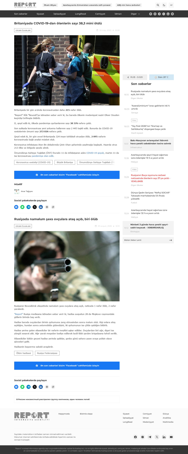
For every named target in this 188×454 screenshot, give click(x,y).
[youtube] (172, 14)
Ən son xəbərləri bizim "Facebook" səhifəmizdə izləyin (69, 175)
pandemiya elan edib (42, 156)
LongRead (127, 422)
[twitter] (163, 14)
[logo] (25, 5)
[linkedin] (168, 14)
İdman (146, 418)
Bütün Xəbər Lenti (132, 240)
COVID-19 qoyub (95, 153)
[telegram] (159, 14)
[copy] (53, 207)
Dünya (166, 414)
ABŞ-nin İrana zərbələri (128, 5)
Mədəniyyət (148, 422)
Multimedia (168, 422)
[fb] (150, 14)
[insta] (155, 14)
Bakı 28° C (163, 77)
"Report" (18, 314)
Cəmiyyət (147, 414)
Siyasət (126, 414)
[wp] (22, 207)
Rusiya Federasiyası (47, 353)
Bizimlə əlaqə (86, 414)
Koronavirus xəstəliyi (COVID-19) (33, 162)
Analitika (167, 418)
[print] (47, 207)
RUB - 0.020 (136, 77)
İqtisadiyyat (128, 418)
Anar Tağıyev (27, 191)
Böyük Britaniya (65, 162)
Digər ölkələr (23, 30)
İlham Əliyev (50, 5)
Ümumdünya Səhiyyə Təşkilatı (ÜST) (98, 162)
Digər (134, 14)
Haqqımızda (64, 414)
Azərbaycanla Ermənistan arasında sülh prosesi (86, 5)
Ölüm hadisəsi (23, 353)
